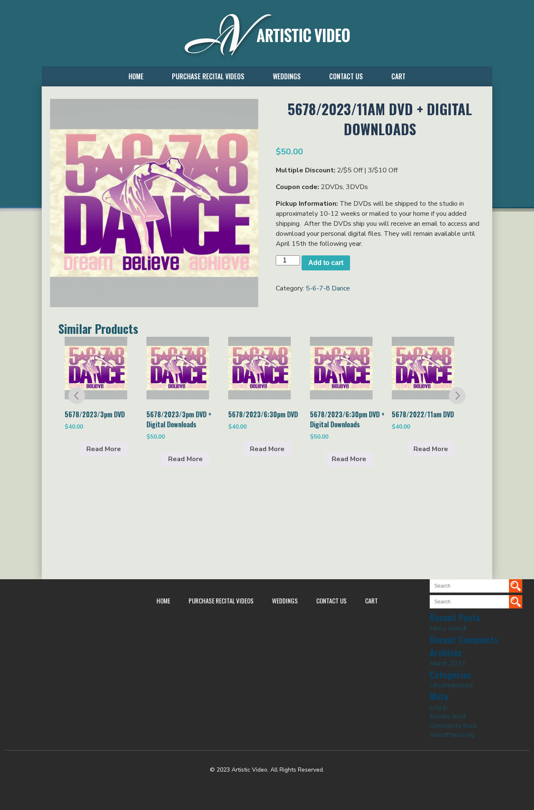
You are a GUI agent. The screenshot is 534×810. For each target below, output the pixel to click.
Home (136, 76)
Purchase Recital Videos (208, 76)
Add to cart (325, 262)
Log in (438, 707)
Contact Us (346, 76)
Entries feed (448, 716)
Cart (398, 76)
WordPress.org (452, 734)
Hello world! (448, 628)
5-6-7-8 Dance (328, 288)
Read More (103, 449)
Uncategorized (451, 685)
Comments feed (453, 725)
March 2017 (448, 663)
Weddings (287, 76)
